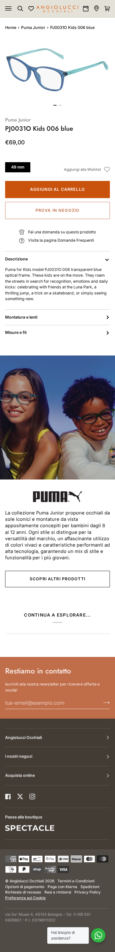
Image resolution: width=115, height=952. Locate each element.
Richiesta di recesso (23, 892)
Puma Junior (33, 27)
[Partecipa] (101, 703)
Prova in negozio (57, 210)
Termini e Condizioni (76, 881)
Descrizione (16, 259)
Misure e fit (16, 332)
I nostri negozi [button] (18, 756)
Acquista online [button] (20, 775)
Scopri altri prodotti (57, 578)
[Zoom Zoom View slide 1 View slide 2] (57, 73)
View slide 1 (55, 105)
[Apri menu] (14, 8)
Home (10, 27)
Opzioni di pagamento (24, 887)
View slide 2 (60, 105)
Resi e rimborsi (57, 892)
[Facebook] (8, 796)
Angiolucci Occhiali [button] (23, 737)
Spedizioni (89, 887)
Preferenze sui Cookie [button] (25, 898)
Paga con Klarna (62, 887)
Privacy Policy (87, 892)
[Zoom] (57, 69)
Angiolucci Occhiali (27, 881)
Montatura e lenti (21, 317)
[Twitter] (20, 796)
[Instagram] (32, 796)
